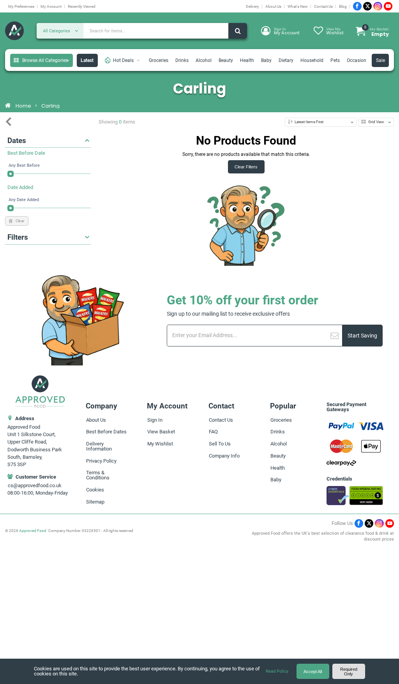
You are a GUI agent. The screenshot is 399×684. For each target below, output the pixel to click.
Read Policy (277, 671)
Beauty (226, 60)
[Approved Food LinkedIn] (377, 6)
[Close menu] (8, 122)
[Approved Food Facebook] (357, 6)
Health (247, 60)
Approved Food (32, 530)
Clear (20, 221)
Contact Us (323, 6)
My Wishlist (160, 444)
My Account (51, 6)
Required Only (348, 671)
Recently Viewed (81, 6)
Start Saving (362, 335)
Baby (266, 60)
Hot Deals (123, 60)
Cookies (95, 490)
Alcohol (204, 60)
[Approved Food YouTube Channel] (388, 6)
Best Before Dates (106, 432)
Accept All (313, 671)
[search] (237, 31)
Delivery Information (99, 446)
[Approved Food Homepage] (14, 31)
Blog (343, 6)
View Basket (161, 432)
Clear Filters (246, 166)
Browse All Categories (45, 60)
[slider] (10, 174)
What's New (298, 6)
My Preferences (21, 6)
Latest (87, 60)
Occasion (356, 60)
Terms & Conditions (97, 475)
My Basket (376, 31)
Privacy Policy (101, 461)
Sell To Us (220, 444)
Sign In (154, 420)
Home (23, 106)
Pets (335, 60)
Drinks (182, 60)
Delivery (252, 6)
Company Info (224, 456)
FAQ (213, 432)
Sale (380, 60)
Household (311, 60)
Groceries (158, 60)
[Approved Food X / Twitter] (367, 6)
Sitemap (95, 502)
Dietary (286, 60)
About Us (273, 6)
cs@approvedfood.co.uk (35, 485)
